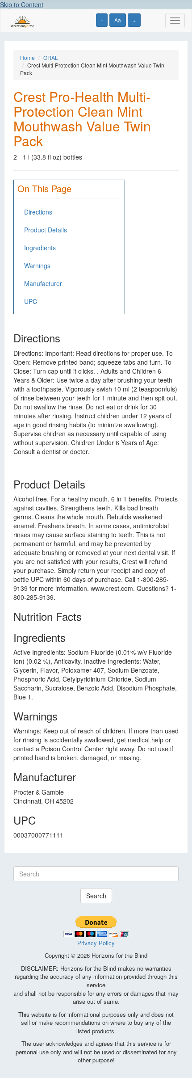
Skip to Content (21, 4)
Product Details (45, 229)
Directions (38, 211)
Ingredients (40, 247)
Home (27, 57)
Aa (117, 20)
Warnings (37, 265)
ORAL (50, 57)
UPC (30, 301)
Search (96, 895)
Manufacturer (43, 283)
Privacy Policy (96, 943)
